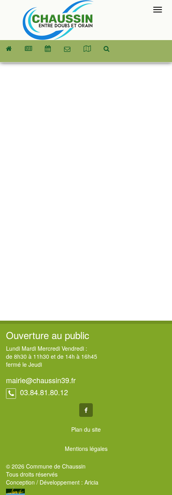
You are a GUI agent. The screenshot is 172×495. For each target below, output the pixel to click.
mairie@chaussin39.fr (41, 380)
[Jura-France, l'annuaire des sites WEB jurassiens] (15, 490)
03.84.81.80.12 (43, 392)
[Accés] (87, 48)
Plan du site (86, 429)
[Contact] (67, 49)
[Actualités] (28, 48)
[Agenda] (48, 48)
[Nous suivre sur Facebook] (86, 410)
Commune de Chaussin (58, 20)
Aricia (91, 482)
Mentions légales (86, 448)
